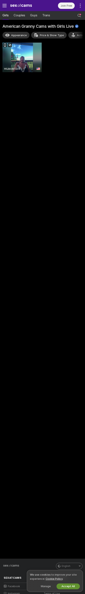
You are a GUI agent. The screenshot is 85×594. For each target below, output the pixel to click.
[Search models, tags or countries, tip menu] (79, 15)
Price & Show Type (52, 35)
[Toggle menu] (4, 5)
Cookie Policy (54, 578)
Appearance (19, 35)
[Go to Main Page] (25, 5)
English (66, 566)
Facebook (14, 586)
